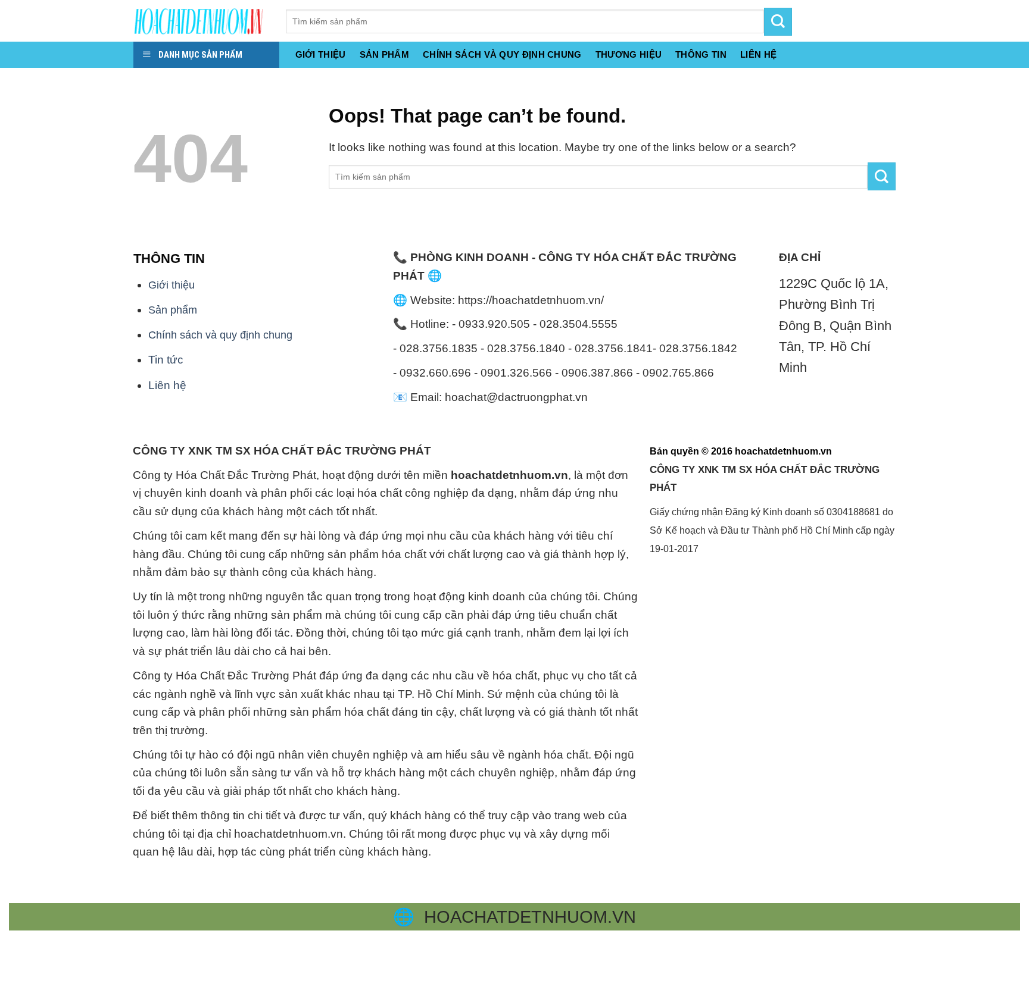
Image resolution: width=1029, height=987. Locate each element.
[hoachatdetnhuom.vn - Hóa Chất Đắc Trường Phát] (200, 21)
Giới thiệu (320, 54)
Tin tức (165, 359)
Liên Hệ (758, 54)
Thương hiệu (628, 54)
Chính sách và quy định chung (502, 54)
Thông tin (700, 54)
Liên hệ (167, 385)
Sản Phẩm (384, 54)
